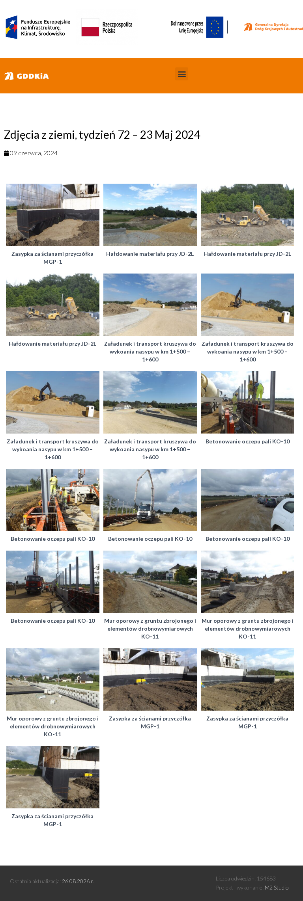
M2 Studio (277, 887)
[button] (181, 73)
